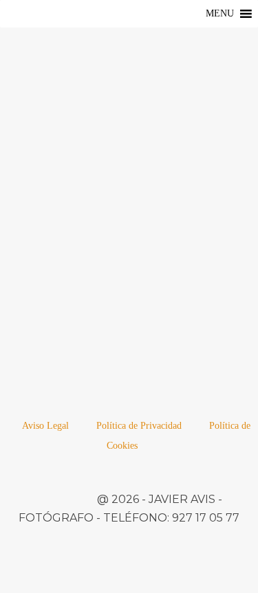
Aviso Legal (45, 426)
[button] (220, 13)
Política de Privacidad (139, 426)
